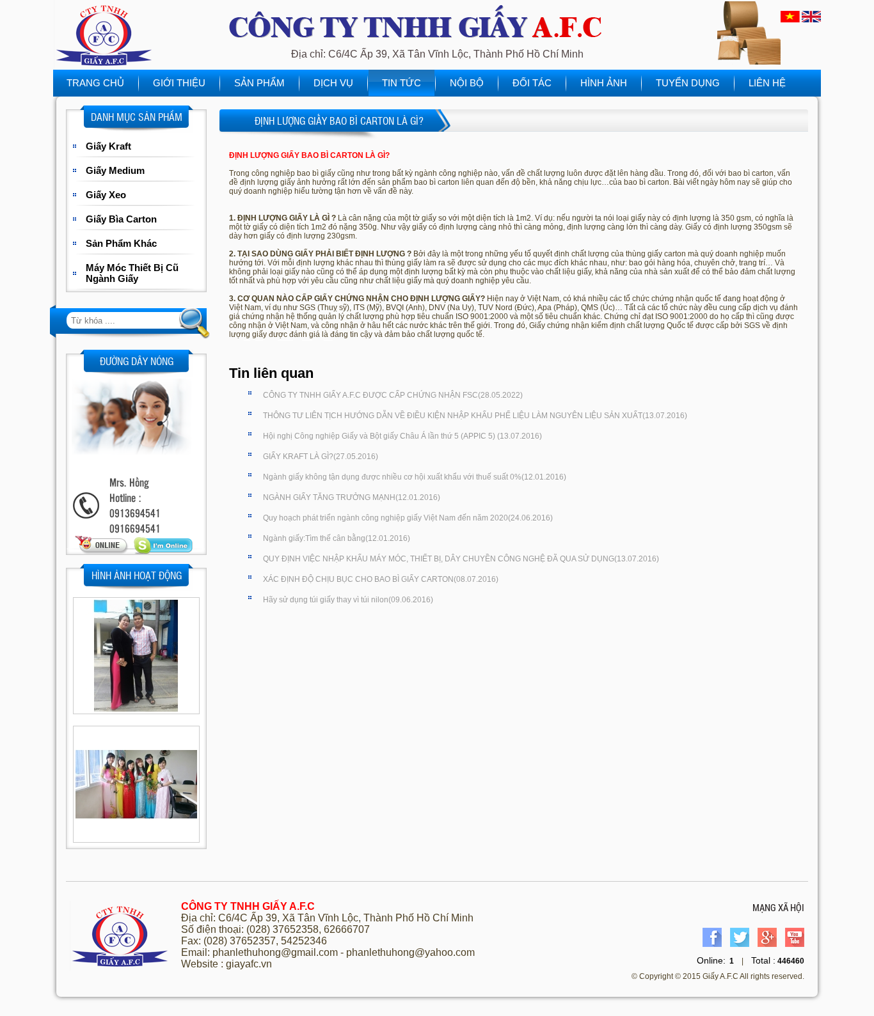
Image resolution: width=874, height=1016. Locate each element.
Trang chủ (95, 82)
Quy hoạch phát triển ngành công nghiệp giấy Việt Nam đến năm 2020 (408, 517)
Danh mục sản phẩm (136, 116)
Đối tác (532, 82)
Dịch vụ (333, 82)
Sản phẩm (259, 82)
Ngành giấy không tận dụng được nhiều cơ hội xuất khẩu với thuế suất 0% (414, 477)
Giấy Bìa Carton (121, 219)
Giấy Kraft (108, 146)
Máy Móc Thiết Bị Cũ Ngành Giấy (132, 273)
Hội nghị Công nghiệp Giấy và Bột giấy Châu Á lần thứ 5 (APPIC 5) (402, 436)
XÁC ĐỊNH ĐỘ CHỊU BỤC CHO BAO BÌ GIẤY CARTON (380, 579)
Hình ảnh (603, 82)
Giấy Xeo (106, 194)
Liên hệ (767, 82)
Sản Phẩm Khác (121, 243)
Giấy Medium (115, 170)
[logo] (104, 67)
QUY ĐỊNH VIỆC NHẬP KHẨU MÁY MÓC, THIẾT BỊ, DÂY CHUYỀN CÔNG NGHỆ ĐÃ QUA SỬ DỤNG (461, 558)
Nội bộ (467, 82)
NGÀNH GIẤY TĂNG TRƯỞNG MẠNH (351, 497)
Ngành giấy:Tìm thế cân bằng (336, 538)
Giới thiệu (179, 82)
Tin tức (401, 82)
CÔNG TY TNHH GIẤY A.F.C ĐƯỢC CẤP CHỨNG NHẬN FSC (393, 395)
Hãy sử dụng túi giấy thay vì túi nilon (348, 599)
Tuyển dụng (688, 82)
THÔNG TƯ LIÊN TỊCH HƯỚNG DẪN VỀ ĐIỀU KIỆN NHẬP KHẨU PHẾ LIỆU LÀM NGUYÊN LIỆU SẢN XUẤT (475, 415)
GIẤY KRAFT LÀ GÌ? (320, 456)
